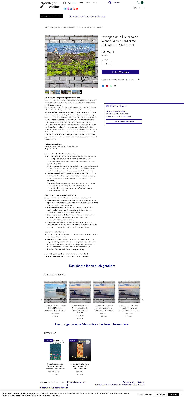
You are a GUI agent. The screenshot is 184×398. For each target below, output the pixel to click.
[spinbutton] (106, 64)
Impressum (45, 382)
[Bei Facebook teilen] (103, 86)
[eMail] (74, 3)
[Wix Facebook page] (71, 9)
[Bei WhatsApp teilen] (111, 86)
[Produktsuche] (69, 3)
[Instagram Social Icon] (68, 9)
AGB (62, 382)
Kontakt (55, 382)
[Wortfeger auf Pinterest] (74, 9)
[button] (140, 2)
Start (46, 27)
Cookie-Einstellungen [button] (145, 394)
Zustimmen (173, 394)
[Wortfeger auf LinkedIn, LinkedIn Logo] (65, 9)
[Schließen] (181, 394)
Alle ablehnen (160, 394)
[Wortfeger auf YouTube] (76, 9)
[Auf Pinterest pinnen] (107, 86)
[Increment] (109, 64)
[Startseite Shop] (64, 3)
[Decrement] (103, 64)
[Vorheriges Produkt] (41, 300)
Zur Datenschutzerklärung (50, 395)
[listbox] (138, 8)
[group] (92, 300)
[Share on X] (115, 86)
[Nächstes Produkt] (143, 300)
